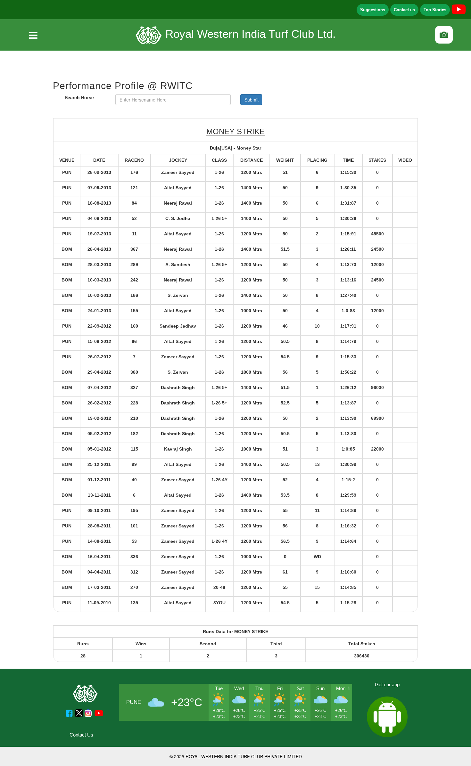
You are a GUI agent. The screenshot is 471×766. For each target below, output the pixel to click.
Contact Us (81, 734)
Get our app (387, 684)
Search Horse (79, 97)
